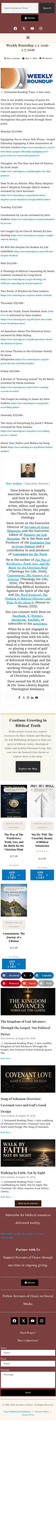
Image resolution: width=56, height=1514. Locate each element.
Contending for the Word (29, 554)
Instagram (19, 620)
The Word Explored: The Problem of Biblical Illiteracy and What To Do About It (28, 598)
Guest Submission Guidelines (17, 1411)
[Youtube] (36, 697)
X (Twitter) (35, 616)
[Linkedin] (32, 697)
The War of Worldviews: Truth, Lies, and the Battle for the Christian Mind (28, 563)
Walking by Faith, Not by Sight (23, 1173)
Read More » (6, 1058)
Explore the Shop (28, 768)
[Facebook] (19, 697)
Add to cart (14, 874)
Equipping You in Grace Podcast (31, 544)
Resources (47, 58)
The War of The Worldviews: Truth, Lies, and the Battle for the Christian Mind (14, 841)
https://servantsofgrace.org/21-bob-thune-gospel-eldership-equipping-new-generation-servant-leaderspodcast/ (28, 151)
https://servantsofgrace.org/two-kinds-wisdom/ (26, 295)
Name (4, 1348)
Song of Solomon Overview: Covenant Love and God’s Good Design (23, 1105)
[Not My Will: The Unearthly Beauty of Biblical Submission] (42, 801)
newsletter (40, 623)
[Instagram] (28, 697)
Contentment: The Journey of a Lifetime (28, 577)
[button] (28, 37)
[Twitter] (23, 697)
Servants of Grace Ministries (28, 529)
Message (5, 1369)
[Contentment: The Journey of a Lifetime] (14, 900)
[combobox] (19, 8)
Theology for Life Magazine (27, 537)
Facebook (19, 616)
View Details (14, 865)
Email (3, 1358)
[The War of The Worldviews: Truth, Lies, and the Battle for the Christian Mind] (14, 801)
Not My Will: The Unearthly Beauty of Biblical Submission (42, 840)
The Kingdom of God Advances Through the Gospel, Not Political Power (25, 1027)
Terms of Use (28, 1414)
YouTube (33, 620)
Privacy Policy (42, 1411)
